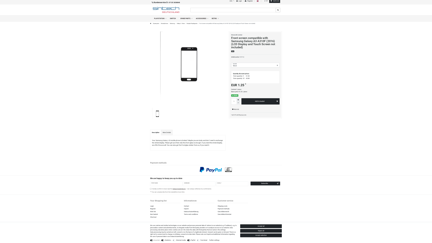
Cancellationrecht (223, 211)
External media (181, 240)
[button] (231, 1)
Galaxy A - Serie (181, 23)
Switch (173, 18)
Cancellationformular (224, 214)
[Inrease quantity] (238, 99)
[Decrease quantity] (238, 103)
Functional (203, 240)
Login (152, 206)
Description (155, 132)
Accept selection (261, 235)
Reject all (261, 231)
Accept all (261, 226)
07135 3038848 (167, 2)
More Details (167, 132)
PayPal (193, 240)
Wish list (236, 109)
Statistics (168, 240)
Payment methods (224, 209)
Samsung (172, 23)
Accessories (201, 18)
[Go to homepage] (150, 23)
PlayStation (159, 18)
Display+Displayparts (192, 23)
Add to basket (260, 101)
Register (153, 209)
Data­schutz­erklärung (177, 236)
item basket (154, 214)
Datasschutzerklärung (191, 211)
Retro (214, 18)
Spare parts (185, 18)
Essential (157, 240)
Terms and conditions (191, 214)
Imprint (186, 209)
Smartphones (164, 23)
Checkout (153, 217)
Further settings (214, 240)
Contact (186, 206)
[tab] (155, 132)
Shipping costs (242, 115)
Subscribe (264, 183)
